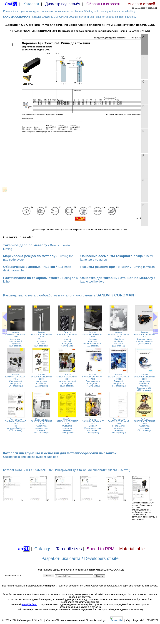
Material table (132, 548)
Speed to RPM (100, 548)
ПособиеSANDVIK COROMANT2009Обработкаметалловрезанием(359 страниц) (67, 426)
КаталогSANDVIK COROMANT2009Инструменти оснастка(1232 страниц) (41, 380)
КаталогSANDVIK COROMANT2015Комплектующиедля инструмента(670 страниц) (144, 338)
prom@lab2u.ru (29, 604)
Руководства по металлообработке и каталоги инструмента (69, 295)
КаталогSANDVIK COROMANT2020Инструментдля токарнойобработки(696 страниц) (15, 339)
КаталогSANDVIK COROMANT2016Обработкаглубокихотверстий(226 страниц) (118, 339)
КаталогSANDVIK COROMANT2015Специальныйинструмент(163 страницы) (15, 380)
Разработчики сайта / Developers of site (80, 558)
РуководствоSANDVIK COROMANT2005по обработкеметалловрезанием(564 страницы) (118, 426)
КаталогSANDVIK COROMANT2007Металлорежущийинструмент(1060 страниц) (67, 380)
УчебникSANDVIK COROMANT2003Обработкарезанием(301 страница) (144, 425)
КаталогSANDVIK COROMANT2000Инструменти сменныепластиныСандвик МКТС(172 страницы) (144, 382)
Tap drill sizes (69, 548)
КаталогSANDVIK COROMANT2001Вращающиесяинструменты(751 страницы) (93, 380)
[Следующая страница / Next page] (155, 316)
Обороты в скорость (103, 4)
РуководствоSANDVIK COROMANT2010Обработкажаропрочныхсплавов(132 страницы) (41, 426)
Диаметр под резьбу (62, 4)
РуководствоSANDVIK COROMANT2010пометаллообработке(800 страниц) (15, 425)
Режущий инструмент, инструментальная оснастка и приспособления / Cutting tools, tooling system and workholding (69, 11)
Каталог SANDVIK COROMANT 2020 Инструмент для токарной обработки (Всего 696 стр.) (84, 16)
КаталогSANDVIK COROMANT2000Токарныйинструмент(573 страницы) (118, 380)
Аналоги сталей (141, 4)
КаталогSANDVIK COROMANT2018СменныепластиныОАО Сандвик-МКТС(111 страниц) (93, 339)
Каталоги (31, 4)
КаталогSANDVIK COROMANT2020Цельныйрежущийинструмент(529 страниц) (67, 339)
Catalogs (42, 548)
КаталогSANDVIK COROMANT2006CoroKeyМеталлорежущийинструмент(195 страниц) (93, 426)
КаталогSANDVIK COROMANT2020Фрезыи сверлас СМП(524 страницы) (41, 339)
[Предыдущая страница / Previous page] (4, 316)
